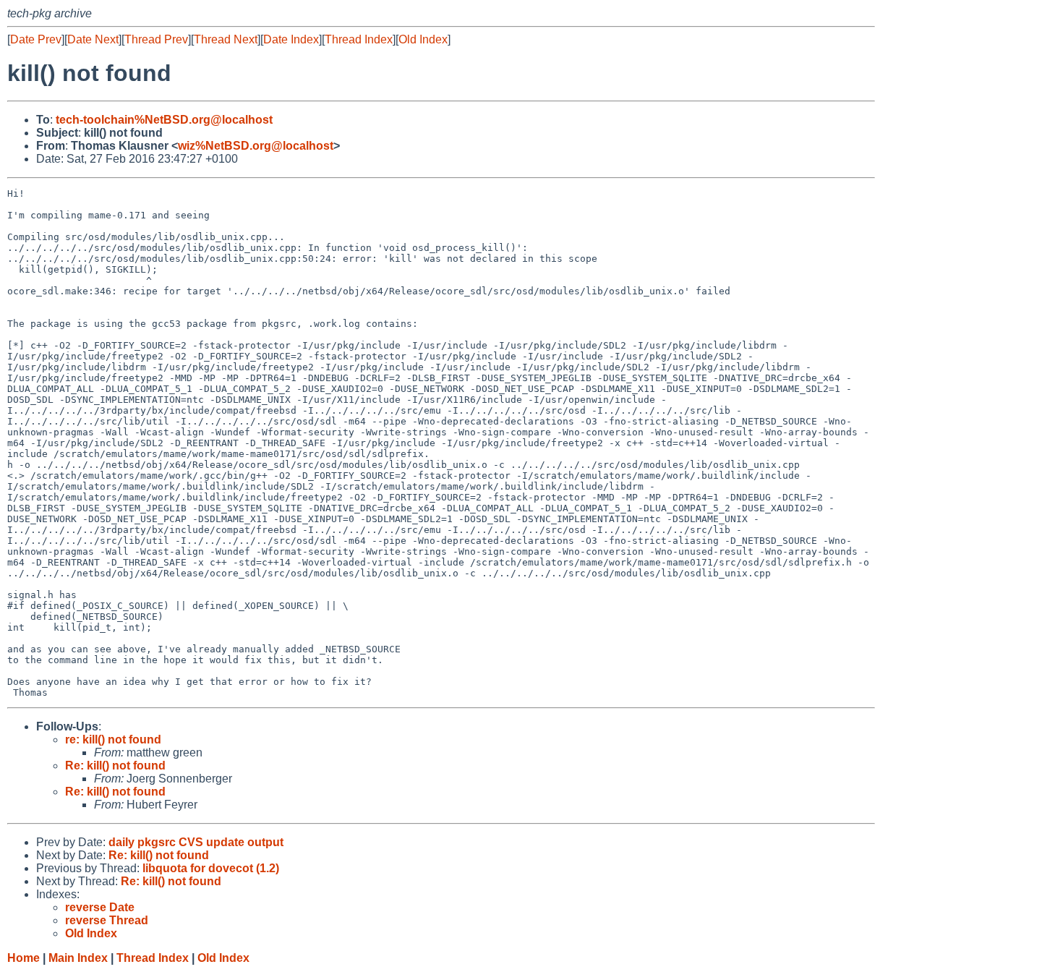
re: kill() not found (113, 739)
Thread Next (225, 39)
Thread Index (359, 39)
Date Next (93, 39)
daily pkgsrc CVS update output (195, 842)
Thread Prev (156, 39)
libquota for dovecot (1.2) (210, 868)
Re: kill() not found (115, 765)
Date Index (291, 39)
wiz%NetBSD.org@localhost (255, 146)
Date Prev (35, 39)
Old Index (423, 39)
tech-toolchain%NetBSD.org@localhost (164, 120)
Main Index (78, 958)
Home (23, 958)
